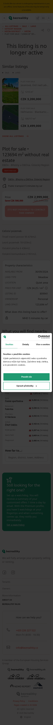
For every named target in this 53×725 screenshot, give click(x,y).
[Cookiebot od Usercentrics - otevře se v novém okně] (38, 337)
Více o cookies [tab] (43, 344)
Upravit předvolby (24, 386)
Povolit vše (26, 377)
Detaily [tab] (25, 344)
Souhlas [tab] (9, 344)
